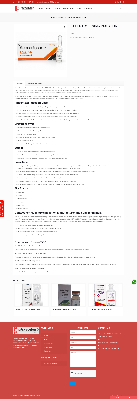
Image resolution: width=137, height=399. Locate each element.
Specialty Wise (48, 343)
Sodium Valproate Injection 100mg (64, 309)
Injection (61, 17)
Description (19, 83)
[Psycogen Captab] (24, 8)
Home (53, 17)
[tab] (19, 83)
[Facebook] (116, 2)
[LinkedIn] (118, 2)
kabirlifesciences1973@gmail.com (49, 2)
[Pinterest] (121, 2)
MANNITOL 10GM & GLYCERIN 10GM (28, 309)
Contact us (47, 351)
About (46, 339)
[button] (64, 27)
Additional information (35, 83)
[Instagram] (123, 2)
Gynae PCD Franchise (50, 363)
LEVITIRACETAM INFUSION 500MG (101, 309)
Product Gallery (48, 347)
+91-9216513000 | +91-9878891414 (25, 2)
